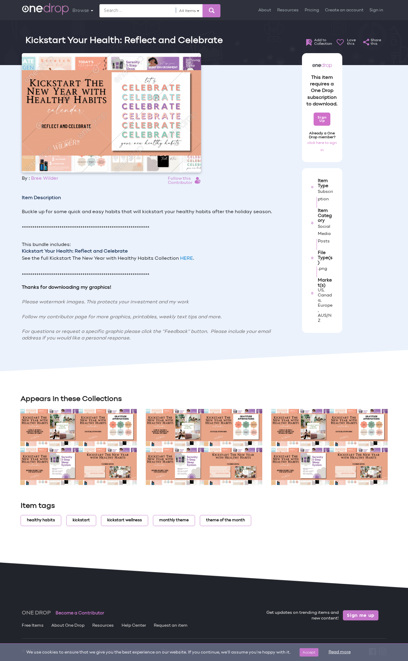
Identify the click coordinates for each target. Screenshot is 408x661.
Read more (340, 652)
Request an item (171, 626)
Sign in (376, 10)
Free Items (33, 626)
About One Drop (68, 626)
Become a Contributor (80, 613)
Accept (309, 652)
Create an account (344, 10)
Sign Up (322, 119)
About (264, 10)
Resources (288, 10)
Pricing (312, 10)
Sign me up (361, 615)
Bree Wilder (44, 178)
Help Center (134, 626)
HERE (186, 258)
